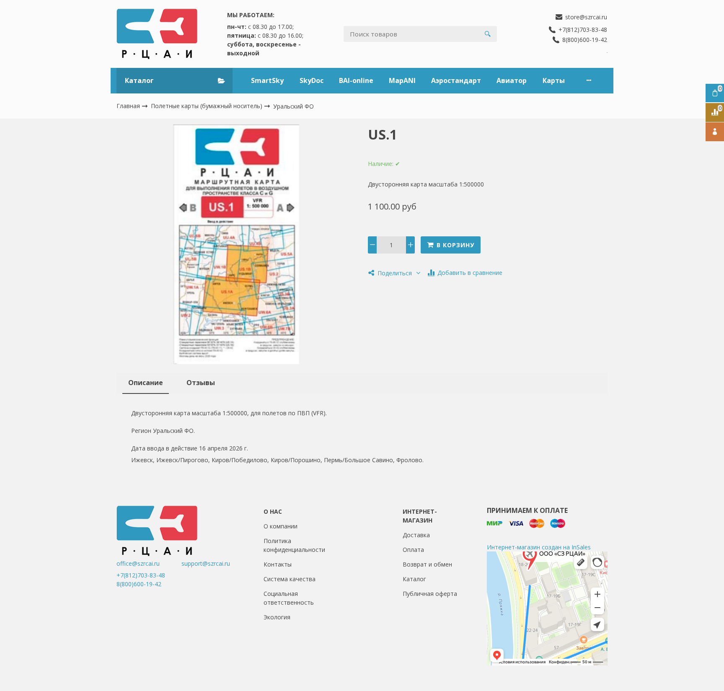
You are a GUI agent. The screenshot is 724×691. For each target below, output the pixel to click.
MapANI (402, 80)
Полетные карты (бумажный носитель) (207, 106)
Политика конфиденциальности (294, 545)
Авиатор (511, 80)
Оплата (413, 550)
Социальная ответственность (289, 598)
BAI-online (356, 80)
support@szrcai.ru (205, 563)
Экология (277, 617)
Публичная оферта (430, 594)
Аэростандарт (456, 80)
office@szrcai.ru (148, 563)
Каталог (414, 579)
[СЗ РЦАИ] (156, 34)
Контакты (278, 564)
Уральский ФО (293, 106)
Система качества (289, 579)
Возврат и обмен (427, 564)
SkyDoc (311, 80)
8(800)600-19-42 (138, 584)
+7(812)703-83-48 (140, 575)
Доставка (416, 535)
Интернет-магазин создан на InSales (539, 547)
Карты (554, 80)
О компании (280, 526)
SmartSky (267, 80)
